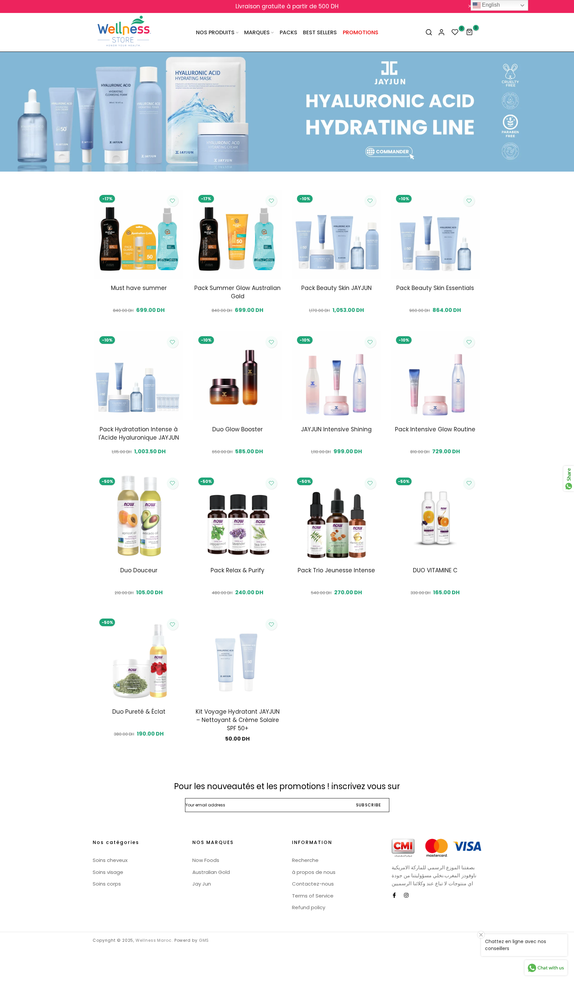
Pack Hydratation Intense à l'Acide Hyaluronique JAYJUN (139, 433)
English (490, 5)
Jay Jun (201, 883)
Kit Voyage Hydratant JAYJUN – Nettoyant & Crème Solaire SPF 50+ (238, 720)
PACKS (288, 32)
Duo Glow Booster (237, 429)
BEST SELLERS (320, 32)
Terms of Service (313, 895)
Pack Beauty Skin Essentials (435, 288)
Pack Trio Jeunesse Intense (336, 570)
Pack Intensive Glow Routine (435, 429)
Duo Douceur (138, 570)
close (101, 6)
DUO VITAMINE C (435, 570)
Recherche (305, 860)
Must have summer (139, 288)
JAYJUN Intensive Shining (336, 429)
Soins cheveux (110, 860)
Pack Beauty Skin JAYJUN (336, 288)
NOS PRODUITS (215, 32)
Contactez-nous (313, 883)
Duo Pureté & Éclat (138, 712)
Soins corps (107, 883)
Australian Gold (211, 872)
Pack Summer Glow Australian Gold (237, 292)
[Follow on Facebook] (394, 895)
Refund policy (308, 907)
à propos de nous (313, 872)
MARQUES (257, 32)
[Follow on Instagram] (406, 895)
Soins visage (108, 872)
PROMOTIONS (360, 32)
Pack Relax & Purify (237, 570)
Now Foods (205, 860)
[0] (455, 32)
